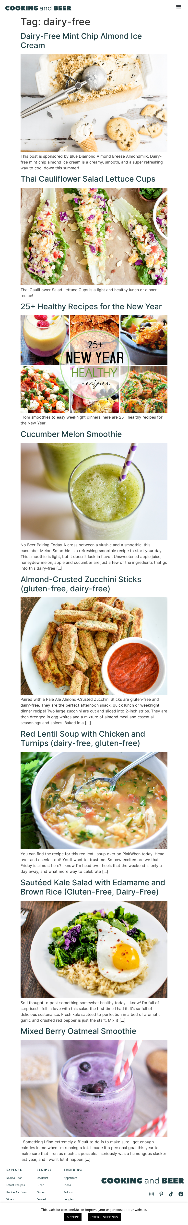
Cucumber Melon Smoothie (71, 434)
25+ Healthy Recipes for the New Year (91, 306)
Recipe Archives (16, 1192)
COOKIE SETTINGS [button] (104, 1217)
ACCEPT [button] (73, 1217)
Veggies (69, 1199)
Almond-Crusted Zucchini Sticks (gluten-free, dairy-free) (81, 584)
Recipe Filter (14, 1178)
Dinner (40, 1192)
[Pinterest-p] (161, 1194)
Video (9, 1199)
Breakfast (42, 1178)
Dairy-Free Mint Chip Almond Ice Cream (81, 40)
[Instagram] (151, 1194)
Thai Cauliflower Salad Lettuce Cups (88, 179)
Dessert (41, 1199)
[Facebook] (180, 1194)
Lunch (40, 1185)
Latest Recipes (15, 1185)
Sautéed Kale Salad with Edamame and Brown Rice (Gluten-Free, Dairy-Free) (93, 887)
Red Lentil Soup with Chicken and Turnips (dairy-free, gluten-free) (83, 738)
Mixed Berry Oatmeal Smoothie (78, 1031)
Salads (68, 1192)
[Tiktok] (171, 1194)
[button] (179, 6)
